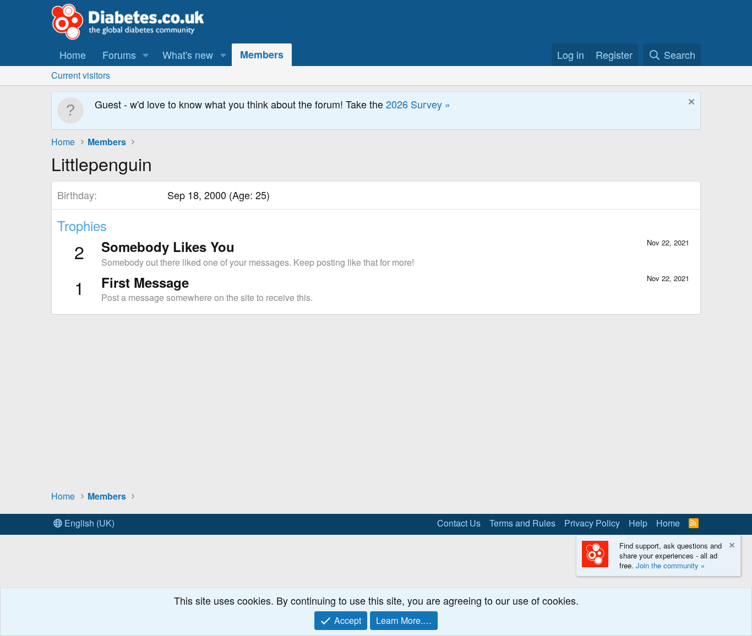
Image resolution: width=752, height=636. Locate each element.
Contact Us (459, 523)
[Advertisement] (376, 402)
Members (262, 54)
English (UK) (88, 523)
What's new (187, 54)
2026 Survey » (418, 104)
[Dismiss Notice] (690, 103)
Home (72, 54)
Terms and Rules (522, 523)
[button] (146, 54)
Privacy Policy (592, 523)
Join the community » (670, 565)
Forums (119, 54)
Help (638, 523)
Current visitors (80, 75)
